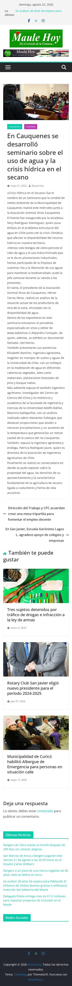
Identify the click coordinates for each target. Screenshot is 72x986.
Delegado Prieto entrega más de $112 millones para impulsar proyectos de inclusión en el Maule (34, 900)
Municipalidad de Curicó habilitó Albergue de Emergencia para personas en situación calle (34, 764)
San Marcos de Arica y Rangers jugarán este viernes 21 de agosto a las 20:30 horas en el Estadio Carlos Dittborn (32, 860)
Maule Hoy (38, 185)
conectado (45, 811)
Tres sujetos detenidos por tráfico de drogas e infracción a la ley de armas (36, 615)
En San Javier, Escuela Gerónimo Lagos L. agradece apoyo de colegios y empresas (34, 535)
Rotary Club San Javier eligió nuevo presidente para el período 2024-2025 (33, 688)
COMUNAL (31, 126)
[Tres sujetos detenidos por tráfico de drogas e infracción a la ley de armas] (36, 571)
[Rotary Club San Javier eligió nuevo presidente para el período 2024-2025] (36, 645)
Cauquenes (15, 126)
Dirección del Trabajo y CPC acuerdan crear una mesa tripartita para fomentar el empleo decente (36, 514)
